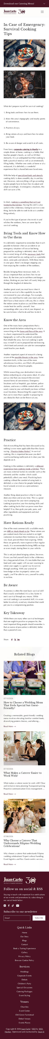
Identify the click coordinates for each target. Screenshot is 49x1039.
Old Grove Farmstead (24, 1015)
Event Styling (24, 996)
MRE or (18, 531)
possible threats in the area (26, 357)
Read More (8, 726)
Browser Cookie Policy (24, 960)
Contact (24, 945)
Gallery (24, 952)
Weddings (24, 972)
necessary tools (34, 254)
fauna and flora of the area (31, 331)
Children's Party (24, 984)
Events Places (24, 1023)
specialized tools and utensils (30, 175)
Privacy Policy (24, 956)
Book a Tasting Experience (24, 949)
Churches (24, 1007)
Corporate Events (24, 976)
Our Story (24, 937)
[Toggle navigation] (42, 12)
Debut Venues (24, 1019)
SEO (34, 1029)
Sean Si (41, 1032)
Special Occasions (24, 988)
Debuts (24, 980)
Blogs (24, 941)
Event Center (24, 1011)
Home (24, 933)
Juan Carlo (25, 1029)
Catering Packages (24, 992)
